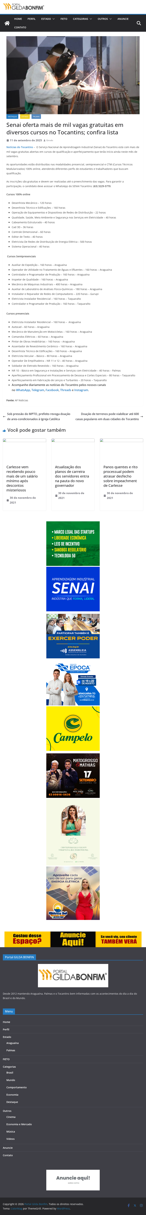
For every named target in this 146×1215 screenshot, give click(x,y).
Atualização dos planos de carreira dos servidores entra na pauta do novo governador (72, 476)
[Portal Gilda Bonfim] (7, 23)
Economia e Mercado (19, 1124)
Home (18, 18)
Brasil (9, 1072)
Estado (46, 18)
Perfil (32, 18)
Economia (12, 1094)
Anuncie (123, 18)
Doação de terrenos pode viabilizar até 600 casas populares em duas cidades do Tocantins (107, 416)
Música (10, 1131)
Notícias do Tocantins (19, 147)
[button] (53, 18)
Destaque (12, 116)
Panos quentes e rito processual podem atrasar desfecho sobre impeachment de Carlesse (120, 476)
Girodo (49, 140)
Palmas (36, 116)
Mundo (10, 1080)
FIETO (64, 18)
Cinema (10, 1117)
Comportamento (16, 1087)
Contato (20, 27)
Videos (10, 1139)
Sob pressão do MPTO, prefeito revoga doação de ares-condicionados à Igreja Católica (38, 416)
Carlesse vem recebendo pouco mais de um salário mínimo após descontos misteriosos (22, 478)
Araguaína (12, 1043)
